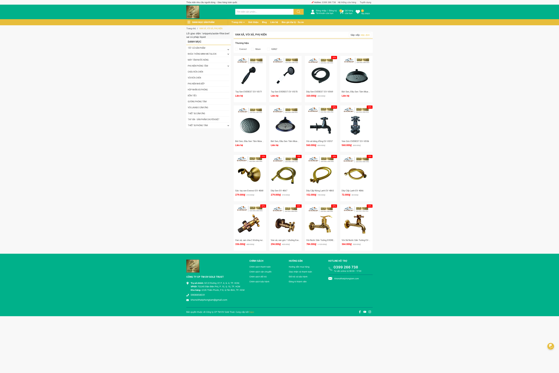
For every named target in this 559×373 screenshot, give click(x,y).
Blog (264, 22)
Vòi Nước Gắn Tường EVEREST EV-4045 (325, 240)
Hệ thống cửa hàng (347, 2)
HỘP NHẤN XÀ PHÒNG (198, 89)
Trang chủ (236, 22)
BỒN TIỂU (192, 95)
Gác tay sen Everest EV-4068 (249, 190)
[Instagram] (369, 312)
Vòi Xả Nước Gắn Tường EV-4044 (358, 240)
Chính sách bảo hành (259, 281)
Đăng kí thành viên (298, 281)
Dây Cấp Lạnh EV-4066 (352, 190)
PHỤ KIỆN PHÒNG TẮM (198, 66)
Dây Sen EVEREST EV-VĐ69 (319, 91)
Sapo (251, 312)
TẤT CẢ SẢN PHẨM (196, 48)
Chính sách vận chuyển (260, 271)
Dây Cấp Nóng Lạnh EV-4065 (320, 190)
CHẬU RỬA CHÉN (195, 72)
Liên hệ (274, 22)
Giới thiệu (253, 22)
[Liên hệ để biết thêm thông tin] (250, 71)
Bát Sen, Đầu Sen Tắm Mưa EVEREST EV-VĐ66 (293, 141)
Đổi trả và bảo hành (298, 276)
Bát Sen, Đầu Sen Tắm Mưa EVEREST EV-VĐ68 (364, 91)
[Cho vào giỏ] (321, 62)
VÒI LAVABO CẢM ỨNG (198, 107)
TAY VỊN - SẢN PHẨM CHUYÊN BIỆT (204, 119)
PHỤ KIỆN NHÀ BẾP (196, 84)
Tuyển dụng (365, 2)
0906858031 (198, 294)
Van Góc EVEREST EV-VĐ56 (355, 141)
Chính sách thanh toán (260, 266)
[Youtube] (364, 312)
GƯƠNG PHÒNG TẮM (197, 101)
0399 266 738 (329, 2)
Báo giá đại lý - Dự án (293, 22)
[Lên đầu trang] (554, 360)
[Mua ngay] (321, 76)
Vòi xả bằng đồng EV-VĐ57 (319, 141)
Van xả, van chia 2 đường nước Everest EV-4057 (258, 240)
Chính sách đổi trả (258, 276)
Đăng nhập (321, 10)
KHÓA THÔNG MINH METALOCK (202, 54)
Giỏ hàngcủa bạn (349, 11)
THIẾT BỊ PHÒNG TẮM (198, 125)
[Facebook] (359, 312)
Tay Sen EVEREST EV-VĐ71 (248, 91)
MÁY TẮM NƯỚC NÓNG (198, 60)
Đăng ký (333, 10)
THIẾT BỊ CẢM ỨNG (196, 113)
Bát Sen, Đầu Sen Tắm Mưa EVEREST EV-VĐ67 (258, 141)
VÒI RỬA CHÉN (194, 78)
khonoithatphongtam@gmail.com (209, 299)
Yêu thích (365, 13)
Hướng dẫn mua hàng (299, 266)
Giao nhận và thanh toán (300, 271)
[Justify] (298, 12)
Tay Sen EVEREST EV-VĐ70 (284, 91)
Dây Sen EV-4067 (279, 190)
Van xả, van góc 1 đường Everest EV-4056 (291, 240)
